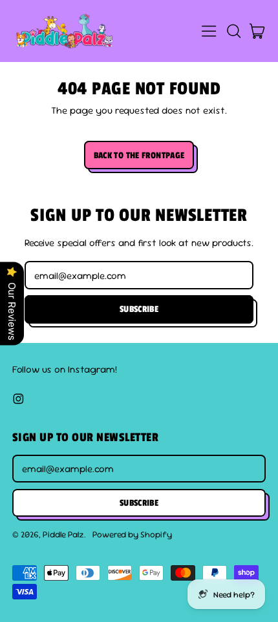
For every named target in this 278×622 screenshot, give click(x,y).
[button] (233, 31)
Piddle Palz (63, 534)
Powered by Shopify (132, 534)
